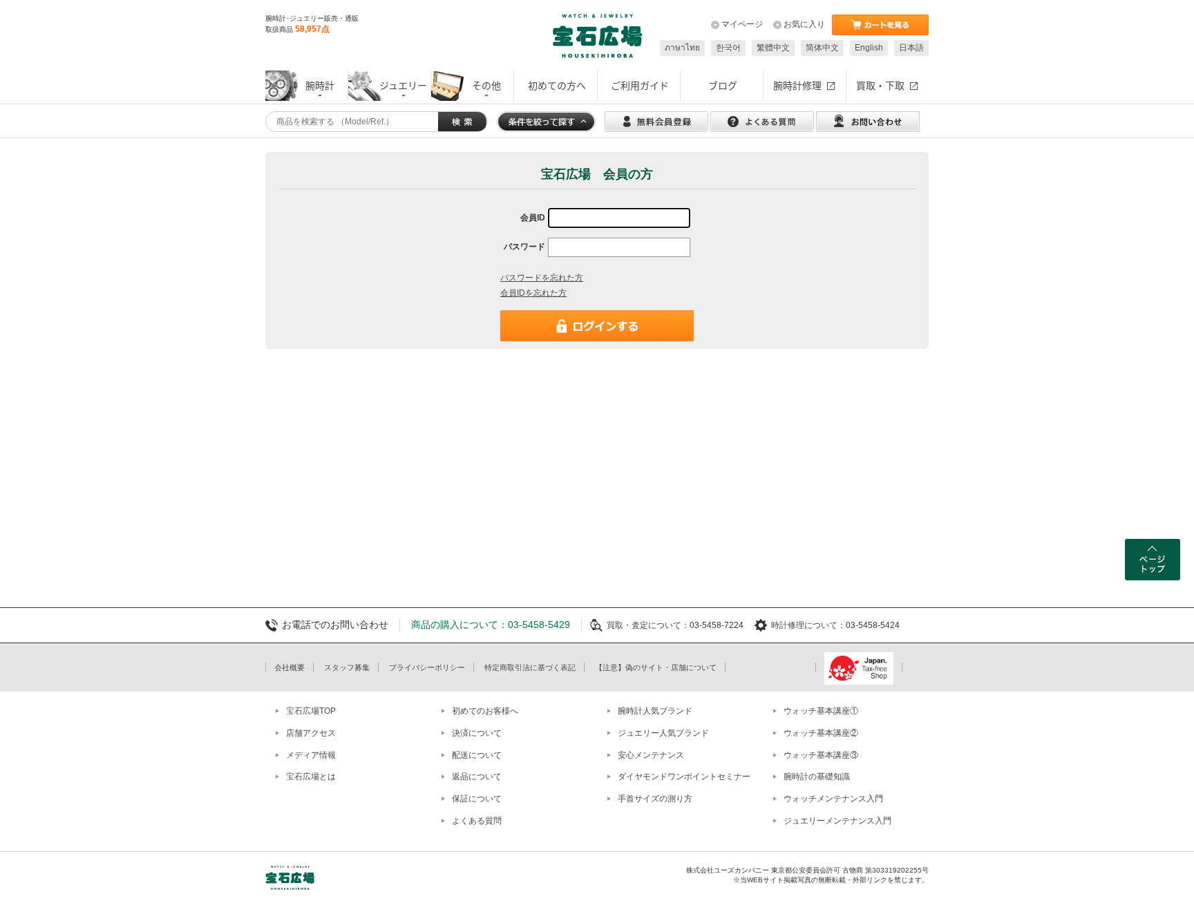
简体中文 (822, 48)
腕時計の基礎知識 (817, 776)
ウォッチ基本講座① (821, 711)
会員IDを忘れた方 (533, 293)
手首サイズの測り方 (655, 799)
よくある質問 (477, 821)
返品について (477, 776)
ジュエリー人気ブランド (663, 733)
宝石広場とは (311, 776)
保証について (477, 799)
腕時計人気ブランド (655, 711)
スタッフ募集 (347, 667)
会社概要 (289, 667)
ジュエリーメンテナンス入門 (837, 821)
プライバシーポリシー (427, 667)
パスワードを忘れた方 (541, 278)
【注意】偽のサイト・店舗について (656, 667)
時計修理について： (808, 625)
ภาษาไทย (682, 48)
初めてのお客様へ (485, 711)
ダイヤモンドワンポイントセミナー (684, 776)
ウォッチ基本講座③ (821, 755)
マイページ (742, 24)
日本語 (911, 48)
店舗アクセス (311, 733)
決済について (477, 733)
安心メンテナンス (651, 755)
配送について (477, 755)
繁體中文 (773, 48)
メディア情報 (311, 755)
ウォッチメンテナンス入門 (833, 799)
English (869, 48)
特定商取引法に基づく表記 (530, 667)
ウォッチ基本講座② (821, 733)
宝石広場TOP (311, 711)
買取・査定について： (648, 625)
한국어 (728, 48)
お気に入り (804, 24)
